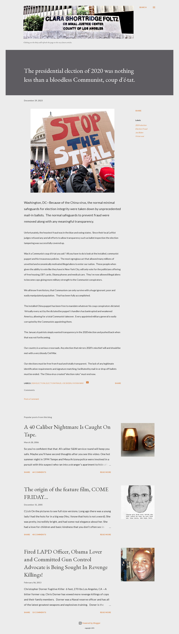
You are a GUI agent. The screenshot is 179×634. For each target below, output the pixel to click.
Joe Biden (139, 132)
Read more (105, 472)
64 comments (39, 472)
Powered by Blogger (91, 623)
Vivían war (139, 136)
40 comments (39, 534)
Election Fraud (141, 129)
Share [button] (138, 111)
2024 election (141, 125)
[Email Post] (87, 383)
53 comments (39, 612)
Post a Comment (31, 399)
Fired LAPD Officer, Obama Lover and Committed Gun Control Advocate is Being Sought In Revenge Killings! (66, 563)
